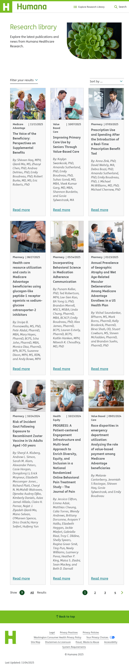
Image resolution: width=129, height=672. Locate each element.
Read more (21, 209)
